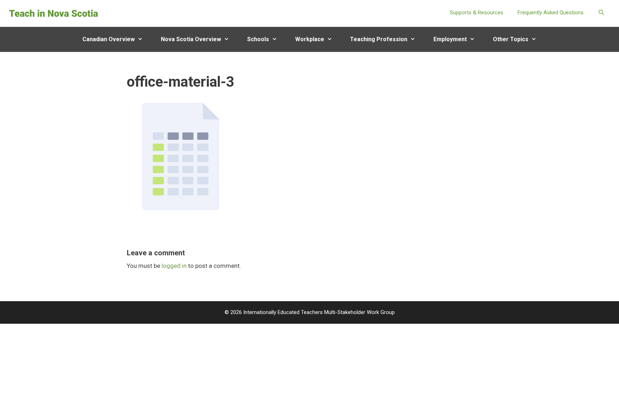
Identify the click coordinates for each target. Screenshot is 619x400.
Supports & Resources (476, 12)
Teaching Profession (378, 39)
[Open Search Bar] (601, 12)
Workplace (309, 39)
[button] (143, 39)
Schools (258, 39)
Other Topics (510, 39)
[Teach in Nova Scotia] (53, 12)
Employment (450, 39)
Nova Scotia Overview (191, 39)
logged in (174, 265)
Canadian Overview (108, 39)
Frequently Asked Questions (551, 12)
